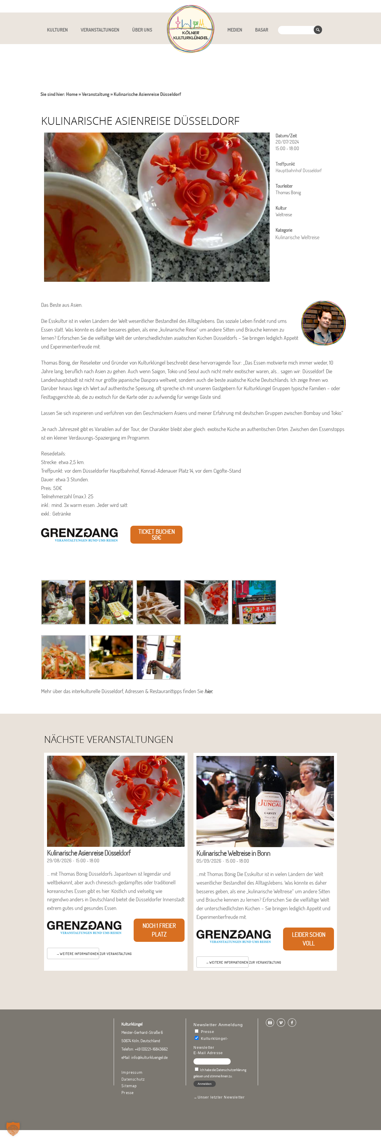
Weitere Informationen (79, 954)
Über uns (142, 30)
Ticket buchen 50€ (156, 535)
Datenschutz (133, 1079)
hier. (209, 691)
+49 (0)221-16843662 (151, 1049)
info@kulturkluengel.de (149, 1057)
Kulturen (57, 30)
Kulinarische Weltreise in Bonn (233, 853)
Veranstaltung (96, 94)
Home (72, 94)
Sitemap (129, 1085)
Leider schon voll (308, 939)
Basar (261, 30)
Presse (127, 1092)
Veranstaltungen (100, 30)
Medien (234, 30)
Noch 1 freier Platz (159, 930)
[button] (13, 1129)
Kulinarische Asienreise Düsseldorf (88, 852)
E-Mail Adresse (208, 1053)
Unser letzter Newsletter (221, 1097)
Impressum (132, 1072)
